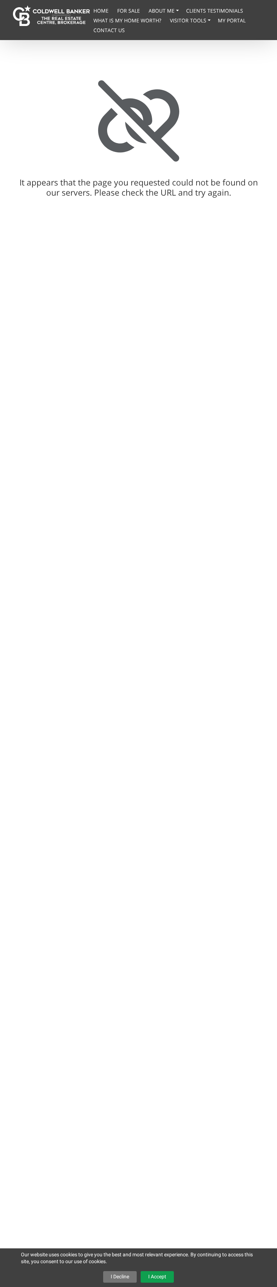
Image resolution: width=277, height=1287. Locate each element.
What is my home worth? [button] (128, 20)
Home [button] (101, 10)
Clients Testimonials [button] (214, 10)
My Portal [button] (232, 20)
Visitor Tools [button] (189, 20)
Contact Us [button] (109, 30)
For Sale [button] (129, 10)
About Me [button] (162, 10)
